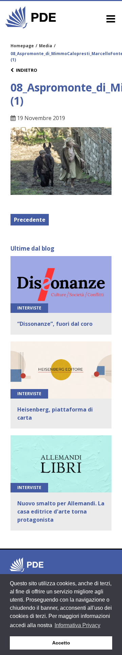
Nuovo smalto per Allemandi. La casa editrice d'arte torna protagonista (60, 511)
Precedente (29, 219)
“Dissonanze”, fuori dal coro (55, 324)
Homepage (22, 46)
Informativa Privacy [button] (77, 625)
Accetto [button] (61, 642)
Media (45, 46)
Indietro (26, 70)
